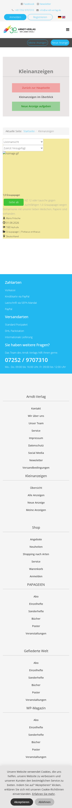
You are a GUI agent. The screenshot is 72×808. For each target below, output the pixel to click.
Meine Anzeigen (37, 42)
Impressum (36, 438)
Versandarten (16, 316)
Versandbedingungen (36, 467)
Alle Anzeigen (36, 495)
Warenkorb (36, 569)
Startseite (29, 131)
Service (36, 430)
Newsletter (45, 4)
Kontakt (36, 408)
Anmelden (15, 17)
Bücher (36, 618)
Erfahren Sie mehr (43, 794)
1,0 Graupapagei (11, 195)
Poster (36, 626)
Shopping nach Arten (36, 554)
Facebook (29, 4)
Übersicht (36, 487)
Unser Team (36, 423)
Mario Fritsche (13, 218)
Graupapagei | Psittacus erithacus (23, 231)
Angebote (36, 539)
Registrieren (40, 17)
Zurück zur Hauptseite (36, 87)
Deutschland (12, 236)
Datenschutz (36, 445)
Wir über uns (36, 416)
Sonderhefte (36, 611)
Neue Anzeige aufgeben (36, 106)
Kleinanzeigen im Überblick (36, 97)
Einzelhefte (36, 604)
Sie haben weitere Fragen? (27, 344)
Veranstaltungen (36, 633)
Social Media (36, 453)
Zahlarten (13, 282)
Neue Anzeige (60, 42)
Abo (36, 596)
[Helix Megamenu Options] (67, 29)
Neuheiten (36, 546)
